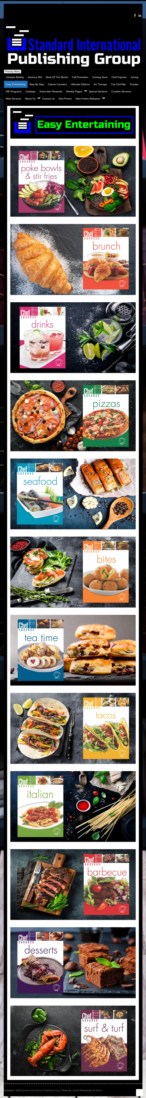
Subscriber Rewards (50, 91)
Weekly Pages (74, 91)
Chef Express (119, 77)
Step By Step (36, 84)
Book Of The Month (57, 77)
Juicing (134, 77)
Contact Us (48, 98)
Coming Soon (100, 77)
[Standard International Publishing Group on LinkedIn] (139, 15)
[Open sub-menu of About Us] (39, 98)
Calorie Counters (57, 84)
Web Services (13, 98)
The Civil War (118, 84)
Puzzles (134, 84)
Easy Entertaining (15, 84)
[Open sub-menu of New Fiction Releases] (103, 98)
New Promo (65, 98)
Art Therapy (100, 84)
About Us (30, 98)
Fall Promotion (80, 77)
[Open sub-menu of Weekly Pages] (85, 90)
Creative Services (121, 91)
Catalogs (30, 91)
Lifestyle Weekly (15, 77)
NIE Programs (14, 91)
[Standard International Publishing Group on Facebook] (134, 15)
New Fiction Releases (88, 98)
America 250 (35, 77)
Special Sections (98, 91)
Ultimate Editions (80, 84)
